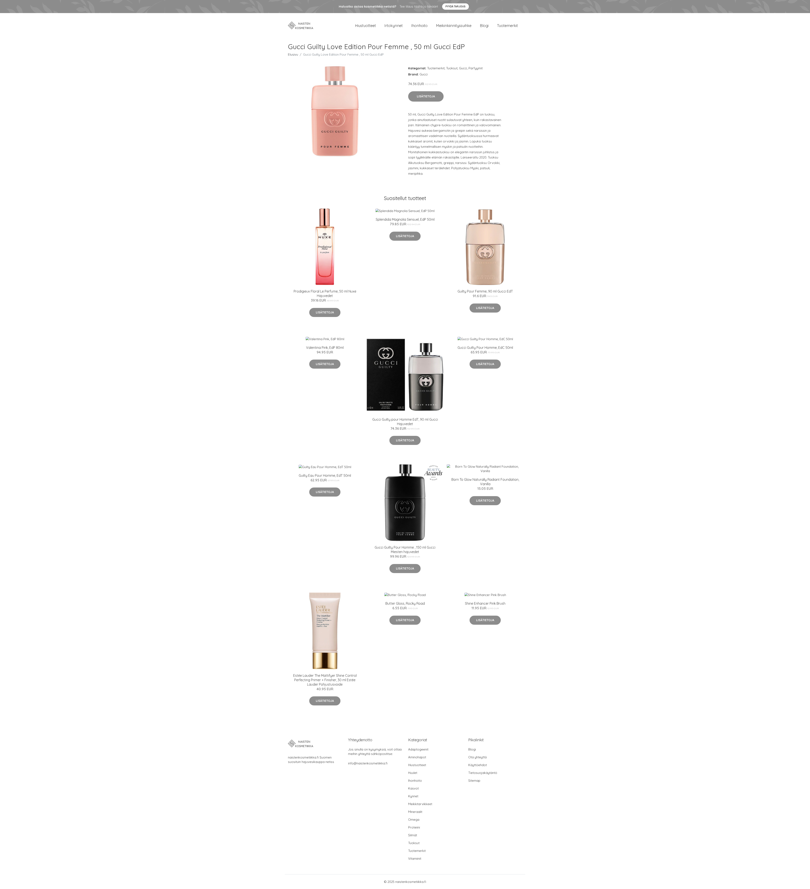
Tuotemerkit (507, 25)
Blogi (484, 25)
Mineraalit (415, 812)
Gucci (463, 68)
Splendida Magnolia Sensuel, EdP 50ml (405, 219)
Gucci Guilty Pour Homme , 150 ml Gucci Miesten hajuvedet (405, 549)
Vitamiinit (414, 859)
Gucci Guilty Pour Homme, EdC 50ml (485, 347)
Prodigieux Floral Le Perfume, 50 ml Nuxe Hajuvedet (325, 293)
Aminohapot (417, 757)
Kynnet (413, 796)
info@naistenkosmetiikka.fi (367, 763)
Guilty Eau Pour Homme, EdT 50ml (325, 475)
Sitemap (474, 781)
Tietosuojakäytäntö (482, 773)
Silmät (412, 835)
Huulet (412, 773)
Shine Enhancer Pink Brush (485, 603)
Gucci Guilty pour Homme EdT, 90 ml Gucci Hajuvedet (405, 421)
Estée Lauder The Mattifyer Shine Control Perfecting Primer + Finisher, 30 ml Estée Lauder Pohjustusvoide (325, 679)
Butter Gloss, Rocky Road (405, 603)
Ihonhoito (419, 25)
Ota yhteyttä (477, 757)
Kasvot (413, 788)
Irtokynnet (393, 25)
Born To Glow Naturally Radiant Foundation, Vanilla (485, 481)
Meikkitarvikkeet (420, 804)
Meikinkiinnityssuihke (453, 25)
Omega (413, 820)
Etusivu (293, 54)
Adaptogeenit (418, 749)
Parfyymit (475, 68)
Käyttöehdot (477, 765)
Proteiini (414, 827)
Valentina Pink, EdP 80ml (325, 347)
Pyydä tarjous (456, 6)
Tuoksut (452, 68)
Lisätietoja (426, 96)
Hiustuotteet (365, 25)
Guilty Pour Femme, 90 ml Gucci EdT (485, 291)
